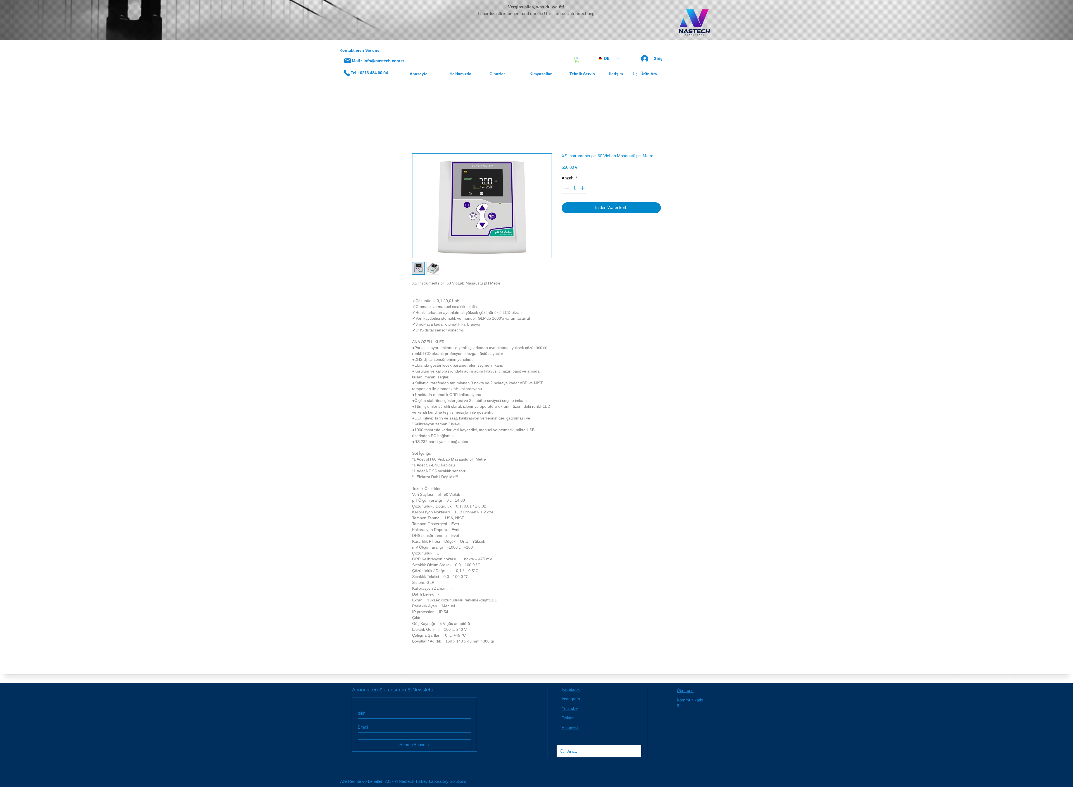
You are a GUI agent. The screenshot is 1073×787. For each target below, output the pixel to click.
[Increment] (583, 189)
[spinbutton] (574, 189)
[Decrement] (566, 189)
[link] (576, 60)
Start (416, 134)
